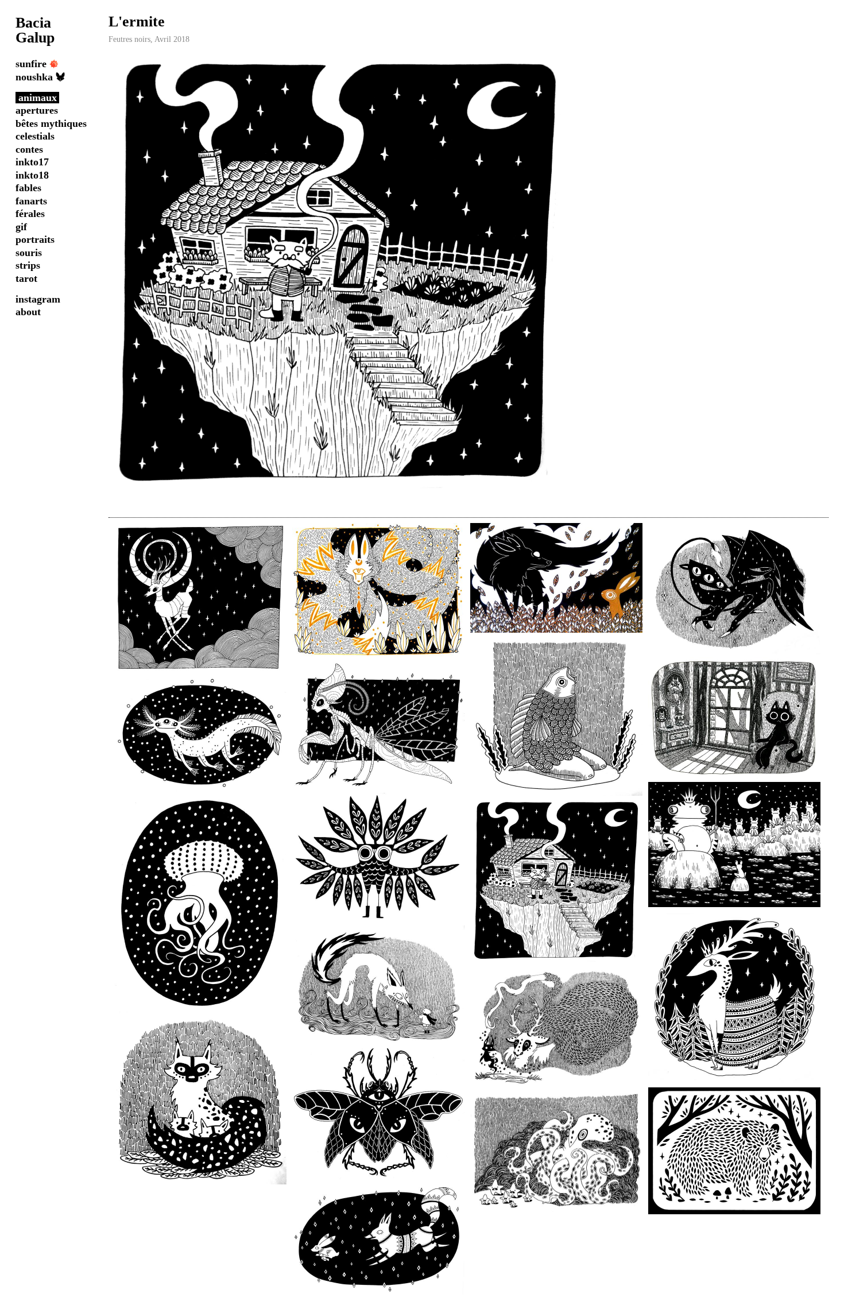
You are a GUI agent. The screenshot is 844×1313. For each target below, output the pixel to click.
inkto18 (32, 175)
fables (28, 187)
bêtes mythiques (51, 123)
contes (29, 149)
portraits (35, 239)
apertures (37, 110)
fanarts (31, 201)
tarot (26, 278)
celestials (35, 136)
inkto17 (32, 162)
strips (28, 265)
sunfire (31, 63)
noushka (34, 77)
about (28, 311)
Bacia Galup (35, 30)
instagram (38, 299)
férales (30, 213)
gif (21, 227)
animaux (37, 97)
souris (29, 252)
